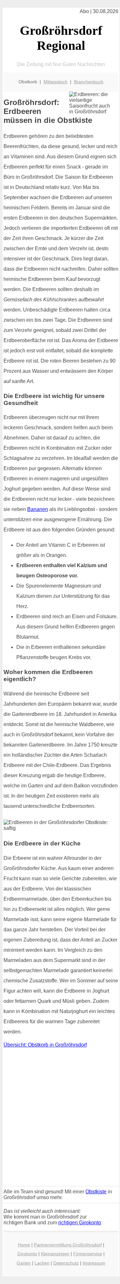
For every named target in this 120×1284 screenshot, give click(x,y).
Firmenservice (87, 1253)
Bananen (37, 509)
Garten (24, 1262)
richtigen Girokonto (79, 1222)
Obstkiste (96, 1191)
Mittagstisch (56, 81)
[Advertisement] (60, 1118)
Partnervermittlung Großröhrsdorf (68, 1244)
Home (24, 1244)
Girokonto (27, 1253)
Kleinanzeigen (55, 1253)
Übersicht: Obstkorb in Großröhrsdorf (45, 1044)
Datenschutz (66, 1262)
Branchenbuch (88, 81)
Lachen (42, 1262)
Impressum (94, 1262)
